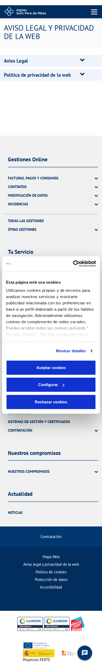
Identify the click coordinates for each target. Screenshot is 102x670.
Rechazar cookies (51, 401)
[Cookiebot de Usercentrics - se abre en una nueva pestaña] (73, 263)
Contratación (51, 536)
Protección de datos (51, 579)
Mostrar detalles (71, 351)
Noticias (15, 512)
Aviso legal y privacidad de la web (51, 564)
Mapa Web (51, 556)
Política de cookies (51, 571)
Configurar (48, 384)
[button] (16, 61)
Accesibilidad (51, 587)
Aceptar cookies (51, 367)
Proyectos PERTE (36, 659)
